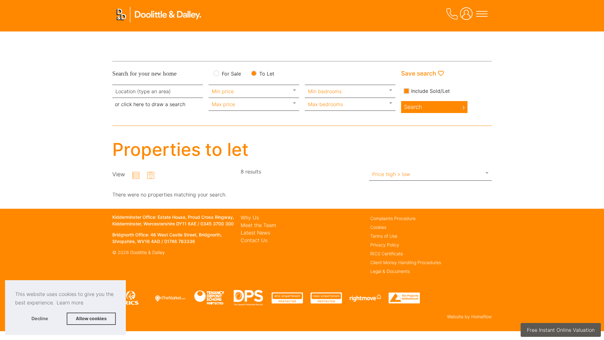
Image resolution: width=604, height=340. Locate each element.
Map (150, 175)
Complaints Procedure (393, 218)
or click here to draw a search (150, 104)
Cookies (378, 227)
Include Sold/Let (430, 91)
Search (413, 107)
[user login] (467, 16)
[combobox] (157, 91)
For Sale (231, 74)
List (135, 175)
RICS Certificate (386, 253)
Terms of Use (383, 236)
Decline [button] (39, 318)
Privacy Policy (384, 244)
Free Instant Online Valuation (561, 330)
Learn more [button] (70, 302)
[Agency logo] (159, 23)
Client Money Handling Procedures (405, 262)
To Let (266, 74)
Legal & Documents (390, 271)
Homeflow (481, 316)
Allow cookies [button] (91, 318)
